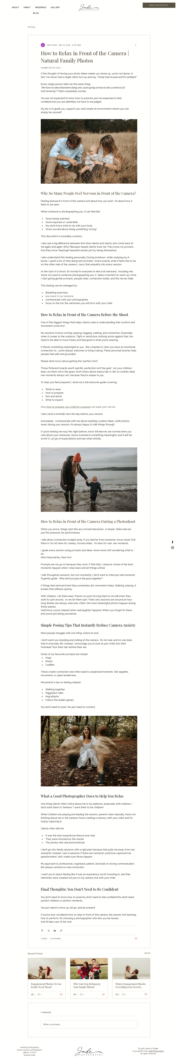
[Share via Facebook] (42, 930)
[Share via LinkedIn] (55, 930)
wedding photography (29, 1047)
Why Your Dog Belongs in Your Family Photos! (86, 985)
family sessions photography (29, 1050)
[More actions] (135, 45)
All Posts (31, 27)
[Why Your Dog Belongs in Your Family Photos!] (89, 968)
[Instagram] (172, 547)
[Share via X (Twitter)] (48, 930)
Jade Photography (156, 1051)
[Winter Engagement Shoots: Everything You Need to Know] (131, 968)
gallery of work (29, 1052)
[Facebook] (172, 542)
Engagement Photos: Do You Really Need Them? (46, 985)
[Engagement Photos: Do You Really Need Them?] (47, 968)
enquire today (29, 1055)
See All (147, 953)
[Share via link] (61, 930)
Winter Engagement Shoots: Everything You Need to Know (131, 985)
